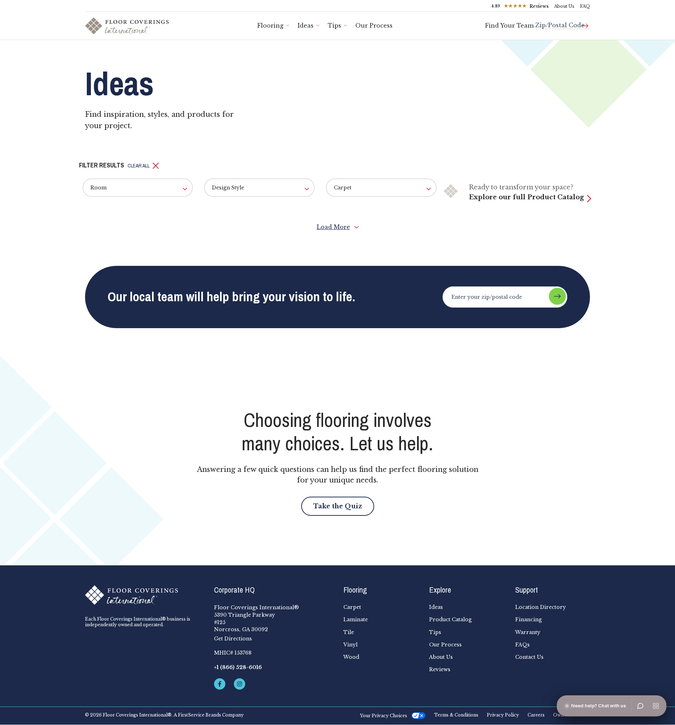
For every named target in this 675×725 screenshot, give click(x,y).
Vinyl (350, 644)
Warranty (527, 632)
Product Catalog (450, 619)
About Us (564, 6)
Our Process (374, 25)
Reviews (439, 669)
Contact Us (529, 657)
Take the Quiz (337, 506)
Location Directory (540, 607)
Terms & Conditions (456, 715)
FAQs (522, 644)
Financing (528, 619)
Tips (334, 25)
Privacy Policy (503, 715)
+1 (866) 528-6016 (238, 667)
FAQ (585, 6)
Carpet (352, 607)
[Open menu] (655, 705)
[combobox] (562, 22)
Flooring (270, 25)
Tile (348, 632)
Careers (536, 715)
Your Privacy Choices (383, 715)
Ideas (306, 25)
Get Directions (233, 638)
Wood (351, 657)
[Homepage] (144, 595)
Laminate (355, 619)
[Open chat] (640, 705)
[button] (143, 165)
